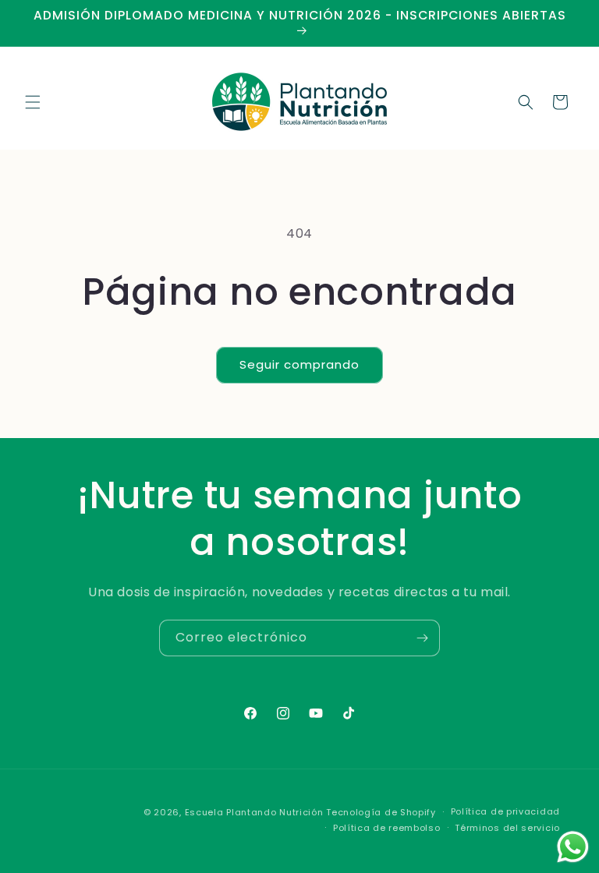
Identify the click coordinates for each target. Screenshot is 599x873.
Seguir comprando (299, 364)
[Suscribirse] (422, 638)
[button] (33, 102)
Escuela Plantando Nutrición (254, 812)
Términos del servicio (507, 828)
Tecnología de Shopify (381, 812)
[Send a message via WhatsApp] (573, 847)
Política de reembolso (387, 828)
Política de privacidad (505, 811)
